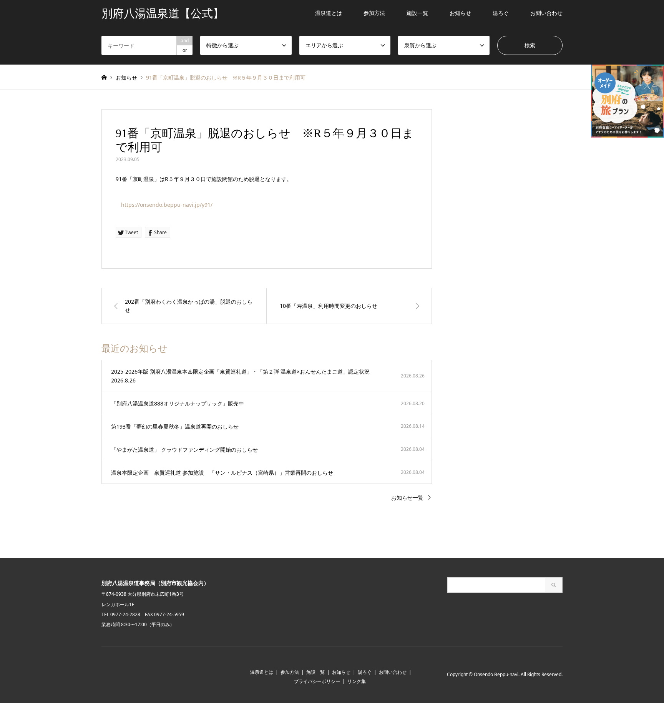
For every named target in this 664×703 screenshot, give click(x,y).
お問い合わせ (546, 13)
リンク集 (356, 681)
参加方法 (374, 13)
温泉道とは (328, 13)
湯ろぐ (501, 13)
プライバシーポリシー (317, 681)
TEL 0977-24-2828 (120, 614)
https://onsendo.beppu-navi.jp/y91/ (166, 204)
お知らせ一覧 (407, 497)
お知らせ (460, 13)
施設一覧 (417, 13)
